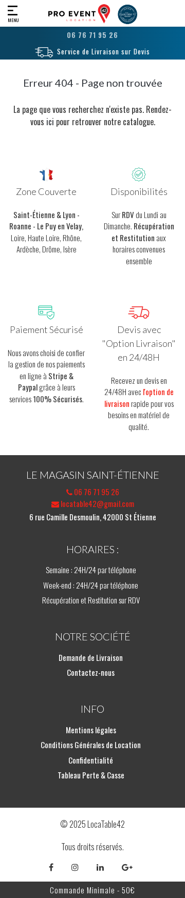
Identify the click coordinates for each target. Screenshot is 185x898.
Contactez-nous (91, 672)
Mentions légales (91, 729)
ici (50, 121)
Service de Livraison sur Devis (103, 51)
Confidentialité (90, 760)
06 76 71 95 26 (95, 491)
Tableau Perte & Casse (91, 774)
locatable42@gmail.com (96, 503)
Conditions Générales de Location (91, 744)
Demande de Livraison (91, 657)
